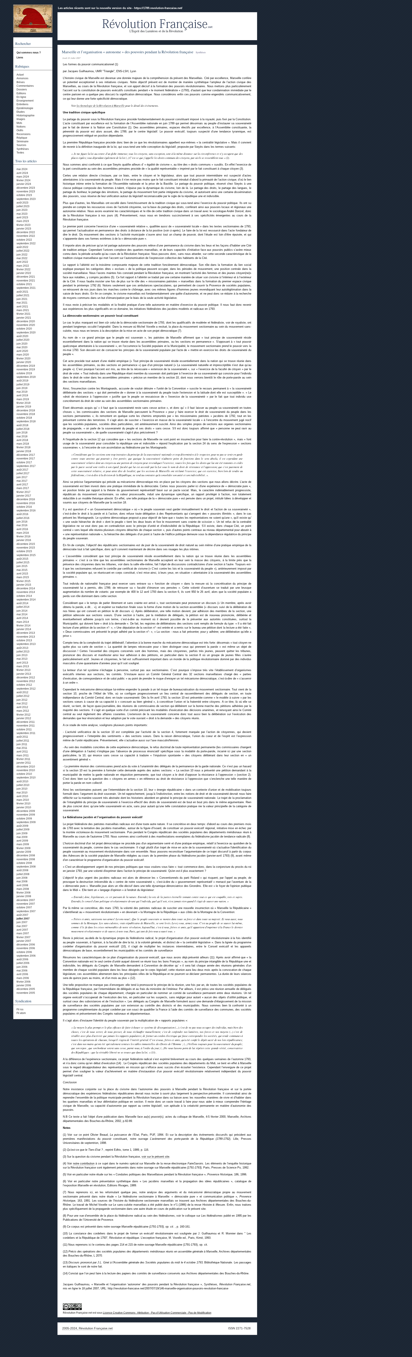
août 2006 (22, 959)
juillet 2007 (23, 918)
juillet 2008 (23, 874)
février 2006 (23, 981)
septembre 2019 (26, 377)
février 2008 (23, 892)
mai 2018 (22, 436)
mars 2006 (23, 978)
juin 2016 (22, 521)
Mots (19, 123)
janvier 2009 (24, 852)
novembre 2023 (26, 191)
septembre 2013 (26, 644)
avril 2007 (22, 929)
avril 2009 (22, 840)
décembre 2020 (26, 321)
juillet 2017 (23, 473)
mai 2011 (22, 748)
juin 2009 (22, 833)
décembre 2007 (26, 900)
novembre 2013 (26, 636)
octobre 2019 (24, 373)
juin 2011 (22, 744)
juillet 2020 (23, 340)
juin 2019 (22, 388)
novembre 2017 (26, 458)
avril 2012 (22, 707)
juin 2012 (22, 700)
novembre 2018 (26, 414)
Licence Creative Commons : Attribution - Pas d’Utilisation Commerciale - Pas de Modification (157, 1312)
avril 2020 (22, 351)
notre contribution (84, 1163)
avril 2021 (22, 306)
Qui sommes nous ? (29, 52)
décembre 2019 (26, 366)
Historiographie (26, 115)
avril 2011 (22, 751)
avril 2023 (22, 217)
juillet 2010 (23, 785)
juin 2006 (22, 967)
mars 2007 (23, 933)
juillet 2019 (23, 384)
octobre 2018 (24, 417)
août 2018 (22, 425)
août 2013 (22, 648)
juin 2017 (22, 477)
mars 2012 (23, 711)
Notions (21, 126)
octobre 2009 (24, 818)
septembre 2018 (26, 421)
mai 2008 (22, 881)
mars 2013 (23, 666)
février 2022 (23, 269)
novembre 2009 (26, 814)
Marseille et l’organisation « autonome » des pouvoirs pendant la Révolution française (127, 51)
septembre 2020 (26, 332)
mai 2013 (22, 659)
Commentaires (25, 86)
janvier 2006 (24, 985)
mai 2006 (22, 970)
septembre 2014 (26, 599)
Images (21, 119)
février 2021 (23, 314)
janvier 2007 (24, 941)
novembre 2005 (26, 993)
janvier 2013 (24, 674)
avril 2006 (22, 974)
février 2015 (23, 581)
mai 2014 (22, 614)
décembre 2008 (26, 855)
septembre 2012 (26, 688)
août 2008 (22, 870)
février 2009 (23, 848)
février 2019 (23, 403)
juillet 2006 (23, 963)
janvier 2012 (24, 718)
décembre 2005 (26, 989)
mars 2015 (23, 577)
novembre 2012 (26, 681)
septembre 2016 (26, 510)
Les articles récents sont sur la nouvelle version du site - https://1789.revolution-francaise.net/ (120, 8)
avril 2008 (22, 885)
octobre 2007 (24, 907)
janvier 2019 (24, 406)
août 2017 (22, 469)
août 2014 (22, 603)
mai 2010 (22, 792)
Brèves (21, 82)
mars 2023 (23, 221)
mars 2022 (23, 265)
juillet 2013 (23, 651)
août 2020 (22, 336)
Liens (20, 57)
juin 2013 (22, 655)
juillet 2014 (23, 607)
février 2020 (23, 358)
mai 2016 (22, 525)
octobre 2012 (24, 685)
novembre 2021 (26, 280)
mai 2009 (22, 837)
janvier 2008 (24, 896)
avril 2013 (22, 662)
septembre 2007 (26, 911)
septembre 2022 (26, 243)
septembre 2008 (26, 866)
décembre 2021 (26, 276)
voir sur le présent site (155, 1156)
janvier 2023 (24, 228)
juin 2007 (22, 922)
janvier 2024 (24, 184)
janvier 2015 (24, 585)
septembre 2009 (26, 822)
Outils (20, 130)
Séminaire (23, 141)
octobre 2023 (24, 195)
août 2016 (22, 514)
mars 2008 (23, 889)
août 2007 (22, 915)
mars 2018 (23, 443)
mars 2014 (23, 622)
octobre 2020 (24, 328)
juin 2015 (22, 566)
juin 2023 (22, 210)
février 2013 (23, 670)
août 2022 (22, 247)
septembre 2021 (26, 288)
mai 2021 (22, 302)
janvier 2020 (24, 362)
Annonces (22, 78)
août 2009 (22, 826)
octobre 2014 (24, 596)
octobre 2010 (24, 774)
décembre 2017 (26, 455)
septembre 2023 (26, 199)
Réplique (22, 138)
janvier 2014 (24, 629)
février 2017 (23, 492)
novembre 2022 (26, 236)
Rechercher (23, 43)
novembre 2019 (26, 369)
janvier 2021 (24, 317)
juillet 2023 (23, 206)
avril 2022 (22, 262)
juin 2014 (22, 610)
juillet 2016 (23, 518)
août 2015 (22, 559)
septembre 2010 (26, 777)
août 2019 (22, 380)
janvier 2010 (24, 807)
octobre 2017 (24, 462)
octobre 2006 (24, 952)
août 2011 (22, 736)
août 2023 (22, 202)
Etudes (21, 112)
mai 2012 (22, 703)
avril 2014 (22, 618)
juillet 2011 (23, 740)
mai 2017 (22, 481)
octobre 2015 (24, 551)
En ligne (21, 97)
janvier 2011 (24, 762)
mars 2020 (23, 354)
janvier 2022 (24, 273)
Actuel (20, 74)
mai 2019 (22, 392)
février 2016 (23, 536)
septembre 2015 (26, 555)
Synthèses (23, 149)
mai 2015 (22, 570)
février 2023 (23, 225)
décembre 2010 (26, 766)
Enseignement (25, 100)
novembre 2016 (26, 503)
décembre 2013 (26, 633)
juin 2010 (22, 788)
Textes (20, 152)
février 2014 (23, 625)
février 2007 (23, 937)
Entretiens (22, 104)
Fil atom (21, 1013)
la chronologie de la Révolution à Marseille (101, 105)
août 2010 (22, 781)
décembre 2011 (26, 722)
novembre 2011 (26, 725)
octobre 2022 (24, 240)
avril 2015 (22, 573)
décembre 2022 (26, 232)
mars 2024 (23, 176)
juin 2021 (22, 299)
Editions (21, 93)
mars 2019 (23, 399)
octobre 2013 (24, 640)
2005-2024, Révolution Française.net (87, 1328)
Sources (21, 145)
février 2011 (23, 759)
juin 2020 (22, 343)
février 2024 (23, 180)
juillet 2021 (23, 295)
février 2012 (23, 714)
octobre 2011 (24, 729)
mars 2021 (23, 310)
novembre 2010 (26, 770)
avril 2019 (22, 395)
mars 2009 (23, 844)
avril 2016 (22, 529)
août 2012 (22, 692)
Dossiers (22, 89)
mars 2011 (23, 755)
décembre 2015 (26, 544)
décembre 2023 (26, 188)
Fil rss (20, 1009)
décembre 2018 (26, 410)
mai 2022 (22, 258)
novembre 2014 (26, 592)
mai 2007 (22, 926)
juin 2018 (22, 432)
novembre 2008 (26, 859)
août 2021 (22, 291)
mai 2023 (22, 214)
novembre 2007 (26, 904)
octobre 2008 (24, 863)
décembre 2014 (26, 588)
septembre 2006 (26, 955)
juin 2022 (22, 254)
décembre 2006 (26, 944)
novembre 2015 (26, 547)
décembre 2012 (26, 677)
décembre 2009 (26, 811)
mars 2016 (23, 533)
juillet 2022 (23, 250)
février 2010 (23, 803)
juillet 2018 (23, 429)
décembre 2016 (26, 499)
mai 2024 (22, 169)
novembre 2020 (26, 325)
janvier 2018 (24, 451)
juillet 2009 (23, 829)
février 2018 (23, 447)
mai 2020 (22, 347)
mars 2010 (23, 800)
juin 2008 (22, 878)
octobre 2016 (24, 507)
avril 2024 (22, 173)
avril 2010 (22, 796)
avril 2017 (22, 484)
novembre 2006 (26, 948)
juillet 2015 (23, 562)
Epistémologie (25, 108)
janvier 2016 (24, 540)
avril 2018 (22, 440)
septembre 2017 (26, 466)
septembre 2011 (26, 733)
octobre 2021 (24, 284)
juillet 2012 (23, 696)
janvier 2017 (24, 495)
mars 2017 (23, 488)
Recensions (23, 134)
